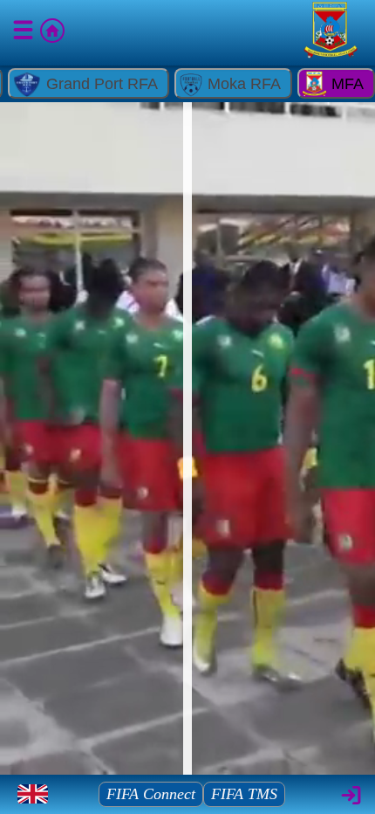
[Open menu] (24, 33)
